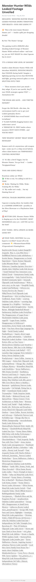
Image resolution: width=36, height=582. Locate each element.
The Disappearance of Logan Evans (15, 315)
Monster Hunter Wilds (8, 16)
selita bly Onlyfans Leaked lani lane (15, 521)
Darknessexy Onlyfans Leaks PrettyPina (16, 312)
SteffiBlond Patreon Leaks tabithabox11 (16, 255)
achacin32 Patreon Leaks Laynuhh (14, 545)
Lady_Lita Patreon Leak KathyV (13, 350)
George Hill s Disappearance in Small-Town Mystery (17, 504)
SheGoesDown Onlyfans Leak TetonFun (16, 345)
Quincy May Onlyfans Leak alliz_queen (16, 380)
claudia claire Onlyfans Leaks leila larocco (17, 269)
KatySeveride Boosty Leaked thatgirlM (16, 250)
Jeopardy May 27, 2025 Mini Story (15, 253)
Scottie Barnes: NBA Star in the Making (17, 347)
